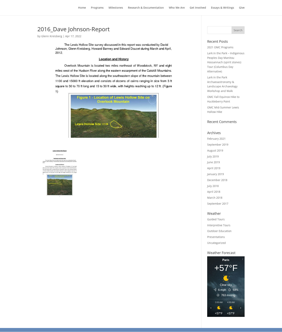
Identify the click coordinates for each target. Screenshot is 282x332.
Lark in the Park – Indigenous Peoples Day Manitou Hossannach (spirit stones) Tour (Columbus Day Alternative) (225, 62)
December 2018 (217, 180)
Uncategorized (216, 243)
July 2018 (213, 186)
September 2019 (217, 144)
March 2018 (214, 197)
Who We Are (177, 7)
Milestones (116, 7)
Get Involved (198, 7)
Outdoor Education (219, 231)
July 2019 (213, 156)
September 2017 (217, 203)
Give (242, 7)
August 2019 (215, 150)
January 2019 (215, 174)
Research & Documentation (146, 7)
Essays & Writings (222, 7)
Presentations (216, 237)
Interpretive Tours (218, 225)
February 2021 (216, 138)
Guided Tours (216, 219)
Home (82, 7)
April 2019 (213, 168)
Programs (97, 7)
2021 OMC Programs (220, 47)
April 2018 (213, 191)
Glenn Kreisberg (51, 36)
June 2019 (213, 162)
